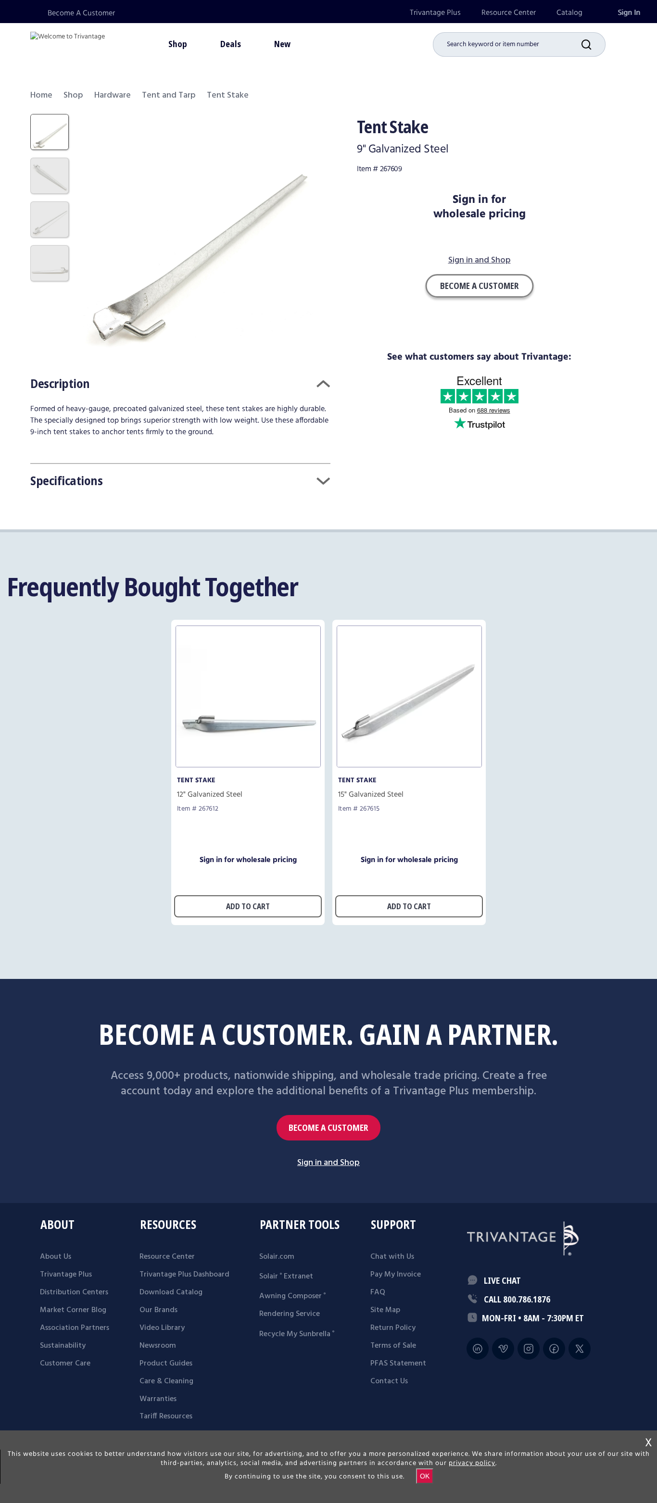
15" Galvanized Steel (371, 794)
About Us (55, 1257)
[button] (593, 44)
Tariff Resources (165, 1416)
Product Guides (165, 1363)
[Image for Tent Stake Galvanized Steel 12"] (248, 764)
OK (425, 1476)
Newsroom (157, 1346)
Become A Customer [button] (479, 285)
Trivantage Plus (435, 12)
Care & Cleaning (166, 1381)
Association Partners (74, 1328)
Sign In (629, 12)
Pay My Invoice (395, 1274)
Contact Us (389, 1381)
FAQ (377, 1292)
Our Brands (158, 1310)
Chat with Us (392, 1257)
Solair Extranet (286, 1276)
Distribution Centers (74, 1292)
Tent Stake (196, 780)
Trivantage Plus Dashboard (184, 1274)
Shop (73, 95)
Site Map (385, 1310)
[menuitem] (435, 13)
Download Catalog (170, 1292)
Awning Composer (292, 1296)
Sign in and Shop (479, 260)
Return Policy (393, 1328)
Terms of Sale (393, 1346)
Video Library (162, 1328)
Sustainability (63, 1346)
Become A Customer (81, 13)
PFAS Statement (398, 1363)
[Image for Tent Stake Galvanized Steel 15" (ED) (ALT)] (409, 764)
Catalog (569, 12)
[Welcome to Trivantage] (67, 43)
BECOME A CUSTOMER (328, 1127)
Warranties (158, 1399)
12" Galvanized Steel (209, 794)
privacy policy (472, 1463)
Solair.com (276, 1257)
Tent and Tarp (169, 95)
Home (41, 95)
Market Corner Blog (73, 1310)
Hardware (112, 95)
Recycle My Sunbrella (296, 1334)
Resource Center (508, 12)
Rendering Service (289, 1314)
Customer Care (65, 1363)
